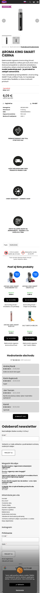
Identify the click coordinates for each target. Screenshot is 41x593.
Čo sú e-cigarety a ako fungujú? (13, 471)
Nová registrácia (7, 559)
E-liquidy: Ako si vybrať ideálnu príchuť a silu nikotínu (18, 487)
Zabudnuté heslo (7, 561)
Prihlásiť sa (8, 453)
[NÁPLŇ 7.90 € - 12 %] (11, 277)
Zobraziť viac (20, 416)
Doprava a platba (7, 510)
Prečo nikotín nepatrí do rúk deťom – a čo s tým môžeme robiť (19, 481)
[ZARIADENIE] (11, 316)
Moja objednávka (7, 521)
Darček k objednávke (9, 507)
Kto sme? (5, 501)
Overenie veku (7, 503)
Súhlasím (21, 585)
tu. (34, 579)
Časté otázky (6, 505)
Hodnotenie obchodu (20, 355)
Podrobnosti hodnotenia (30, 47)
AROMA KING (24, 107)
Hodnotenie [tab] (13, 245)
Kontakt (4, 499)
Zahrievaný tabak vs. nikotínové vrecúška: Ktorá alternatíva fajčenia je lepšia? (19, 476)
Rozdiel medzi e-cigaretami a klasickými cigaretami (16, 466)
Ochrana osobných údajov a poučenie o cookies (18, 519)
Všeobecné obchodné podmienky (13, 516)
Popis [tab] (5, 245)
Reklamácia (6, 512)
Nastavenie (20, 590)
